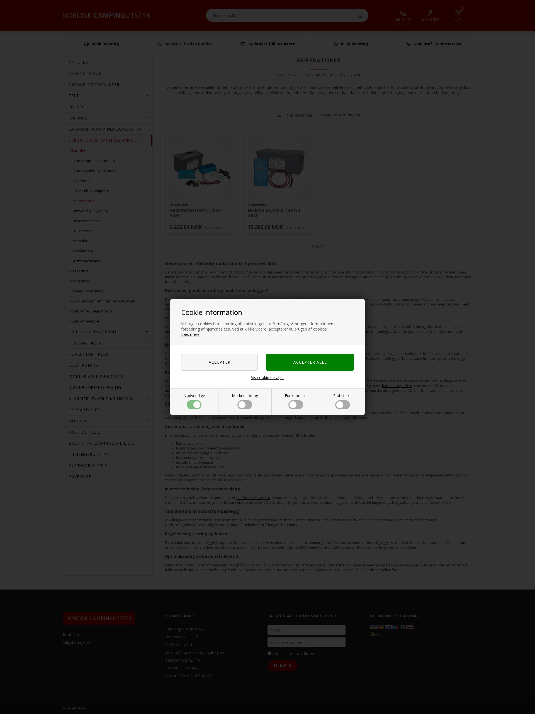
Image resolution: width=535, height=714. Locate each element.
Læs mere (190, 334)
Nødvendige (194, 395)
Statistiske (342, 395)
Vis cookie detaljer (267, 377)
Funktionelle (296, 395)
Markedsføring (245, 395)
